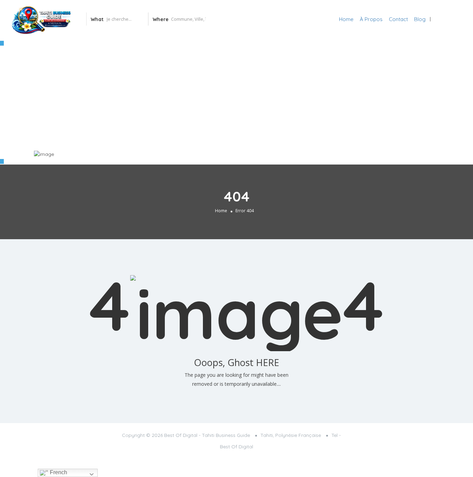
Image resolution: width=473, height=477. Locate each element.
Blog (420, 19)
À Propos (371, 19)
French (57, 472)
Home (346, 19)
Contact (398, 19)
